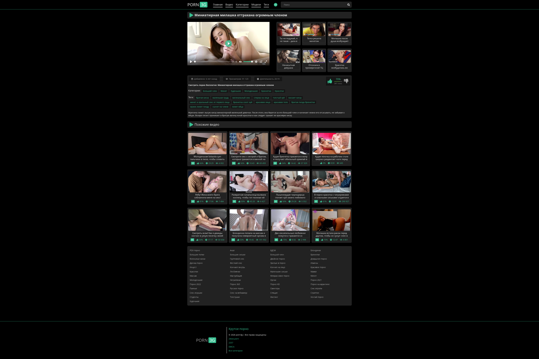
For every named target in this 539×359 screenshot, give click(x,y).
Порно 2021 (316, 280)
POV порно (195, 250)
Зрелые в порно (277, 263)
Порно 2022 (195, 284)
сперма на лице (261, 97)
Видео (229, 4)
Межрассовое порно (279, 276)
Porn (196, 4)
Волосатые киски (197, 259)
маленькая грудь (221, 97)
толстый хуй (279, 97)
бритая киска (202, 97)
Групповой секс (237, 259)
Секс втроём (316, 288)
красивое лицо (263, 102)
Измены (314, 263)
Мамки (314, 271)
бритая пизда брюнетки (303, 102)
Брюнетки (266, 91)
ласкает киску (295, 97)
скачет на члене (220, 106)
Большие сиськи (237, 254)
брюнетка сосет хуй (242, 102)
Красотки (279, 91)
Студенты (194, 297)
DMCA (231, 346)
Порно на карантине (320, 284)
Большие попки (197, 254)
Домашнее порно (319, 259)
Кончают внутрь (237, 267)
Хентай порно (317, 297)
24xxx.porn (234, 338)
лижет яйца (237, 106)
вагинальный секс (241, 97)
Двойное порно (277, 259)
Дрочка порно (196, 263)
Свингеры (275, 288)
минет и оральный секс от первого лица (209, 102)
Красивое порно (318, 267)
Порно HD (275, 284)
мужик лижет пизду (199, 106)
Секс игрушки (196, 293)
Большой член (210, 91)
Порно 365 (235, 284)
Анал (232, 250)
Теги (266, 4)
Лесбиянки (235, 271)
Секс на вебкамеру (238, 293)
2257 (231, 342)
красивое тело (281, 102)
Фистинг (274, 297)
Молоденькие (251, 91)
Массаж (193, 276)
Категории (242, 4)
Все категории (236, 350)
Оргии (273, 280)
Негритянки (235, 280)
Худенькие (236, 91)
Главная (218, 4)
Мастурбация (236, 276)
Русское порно (236, 288)
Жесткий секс (236, 263)
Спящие (274, 293)
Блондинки (316, 250)
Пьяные (193, 288)
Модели (256, 4)
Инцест (193, 267)
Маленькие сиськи (278, 271)
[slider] (212, 61)
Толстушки (235, 297)
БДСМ (273, 250)
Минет (224, 91)
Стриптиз (315, 293)
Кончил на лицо (277, 267)
